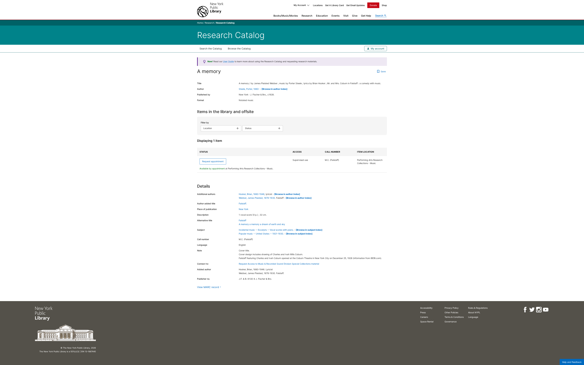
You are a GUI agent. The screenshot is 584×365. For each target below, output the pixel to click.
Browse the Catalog (239, 48)
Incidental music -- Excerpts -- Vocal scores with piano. (266, 230)
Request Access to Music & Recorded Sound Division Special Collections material (279, 263)
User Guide (228, 61)
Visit (345, 15)
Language (473, 317)
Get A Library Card (334, 5)
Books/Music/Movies (285, 15)
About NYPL (474, 312)
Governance (451, 321)
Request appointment (213, 161)
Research (307, 15)
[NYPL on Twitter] (532, 309)
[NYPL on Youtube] (546, 309)
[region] (292, 160)
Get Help (366, 15)
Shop (384, 5)
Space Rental (426, 321)
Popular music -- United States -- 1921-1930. (261, 233)
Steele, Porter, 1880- (249, 89)
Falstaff (242, 220)
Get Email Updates (355, 5)
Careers (424, 317)
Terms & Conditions (454, 317)
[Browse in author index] (274, 89)
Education (322, 15)
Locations (318, 5)
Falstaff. (243, 203)
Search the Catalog (211, 48)
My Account (300, 5)
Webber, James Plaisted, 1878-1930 (257, 198)
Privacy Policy (452, 308)
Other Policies (451, 312)
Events (336, 15)
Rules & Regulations (478, 308)
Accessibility (426, 308)
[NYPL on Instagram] (539, 309)
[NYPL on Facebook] (525, 309)
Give (354, 15)
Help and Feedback (572, 362)
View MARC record (208, 287)
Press (423, 312)
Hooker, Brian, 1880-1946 (251, 194)
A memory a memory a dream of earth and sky (262, 224)
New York (243, 209)
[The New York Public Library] (210, 9)
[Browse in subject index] (309, 230)
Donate (373, 5)
